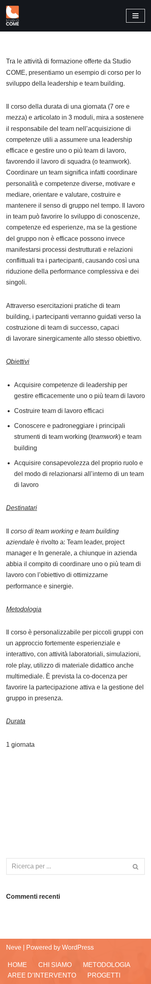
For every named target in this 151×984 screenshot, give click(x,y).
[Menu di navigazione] (135, 16)
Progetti (103, 975)
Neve (13, 947)
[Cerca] (136, 866)
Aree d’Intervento (42, 975)
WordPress (78, 947)
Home (17, 964)
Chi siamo (55, 964)
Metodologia (106, 964)
